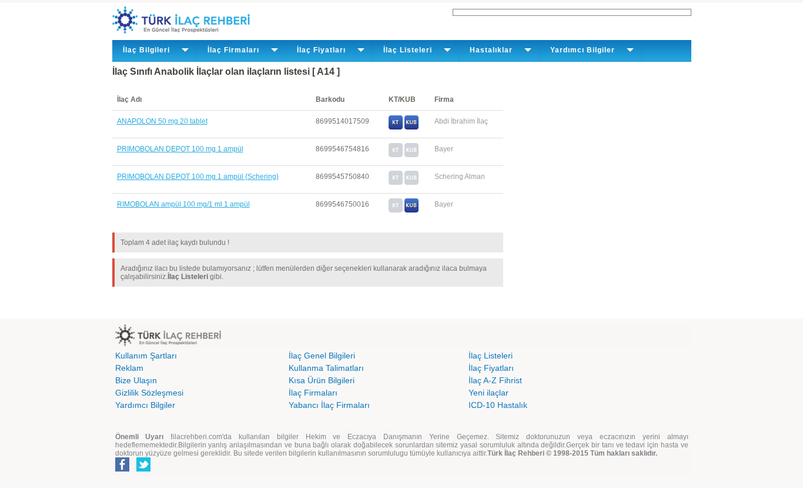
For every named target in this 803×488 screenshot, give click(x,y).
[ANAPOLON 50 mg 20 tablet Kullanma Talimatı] (396, 127)
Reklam (129, 368)
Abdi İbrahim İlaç (461, 121)
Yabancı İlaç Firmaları (329, 405)
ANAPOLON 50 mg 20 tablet (162, 121)
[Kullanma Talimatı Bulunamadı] (396, 155)
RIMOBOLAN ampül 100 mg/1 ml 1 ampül (183, 204)
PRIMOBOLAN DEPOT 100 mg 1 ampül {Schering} (198, 176)
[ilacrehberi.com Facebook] (122, 469)
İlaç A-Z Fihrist (495, 380)
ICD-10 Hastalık (498, 405)
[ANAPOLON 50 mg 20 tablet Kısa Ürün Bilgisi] (411, 127)
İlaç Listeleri (491, 355)
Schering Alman (459, 176)
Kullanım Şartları (146, 355)
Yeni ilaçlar (488, 392)
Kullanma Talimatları (326, 368)
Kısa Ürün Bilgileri (321, 380)
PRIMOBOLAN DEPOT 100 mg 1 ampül (180, 149)
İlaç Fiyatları (491, 368)
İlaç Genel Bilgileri (322, 355)
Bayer (443, 149)
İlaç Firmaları (313, 392)
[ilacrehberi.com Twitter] (143, 469)
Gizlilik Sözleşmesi (149, 392)
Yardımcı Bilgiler (145, 405)
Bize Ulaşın (136, 380)
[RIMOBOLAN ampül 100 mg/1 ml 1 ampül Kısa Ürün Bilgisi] (411, 210)
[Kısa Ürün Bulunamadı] (411, 155)
